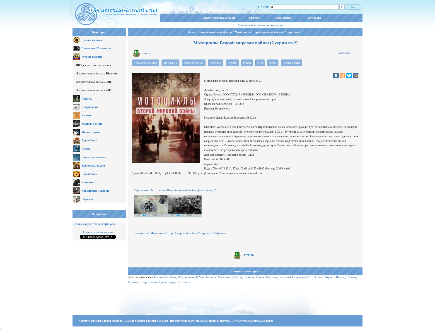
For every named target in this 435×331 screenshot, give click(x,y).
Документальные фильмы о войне (252, 320)
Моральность (225, 277)
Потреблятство (149, 282)
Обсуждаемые (282, 17)
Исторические (90, 107)
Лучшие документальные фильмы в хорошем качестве (131, 14)
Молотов (211, 277)
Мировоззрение (91, 132)
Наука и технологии (94, 157)
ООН (309, 277)
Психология (184, 282)
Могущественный (187, 277)
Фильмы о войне (92, 123)
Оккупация (298, 277)
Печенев (351, 277)
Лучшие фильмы (92, 40)
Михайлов (170, 277)
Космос (86, 148)
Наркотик (249, 277)
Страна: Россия (291, 62)
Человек (87, 115)
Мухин (238, 277)
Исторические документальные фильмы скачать (200, 320)
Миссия (158, 277)
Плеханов (133, 282)
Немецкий (215, 62)
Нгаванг (260, 277)
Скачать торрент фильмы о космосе (146, 320)
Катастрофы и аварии (95, 190)
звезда (272, 62)
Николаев (271, 277)
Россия (247, 62)
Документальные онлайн (218, 17)
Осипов (318, 277)
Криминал (88, 182)
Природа (87, 98)
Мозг (202, 277)
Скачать (254, 17)
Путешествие (89, 174)
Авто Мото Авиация (145, 62)
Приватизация (167, 282)
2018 (260, 62)
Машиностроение (193, 62)
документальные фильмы (93, 65)
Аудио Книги (89, 140)
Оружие (232, 62)
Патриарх (329, 277)
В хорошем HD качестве (96, 48)
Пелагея (340, 277)
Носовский (284, 277)
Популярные (313, 17)
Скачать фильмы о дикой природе (101, 320)
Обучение (87, 199)
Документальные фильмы (96, 73)
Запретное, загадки (93, 165)
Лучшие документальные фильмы (93, 224)
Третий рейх (170, 62)
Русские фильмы (92, 56)
